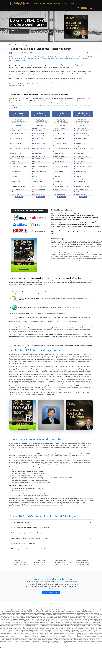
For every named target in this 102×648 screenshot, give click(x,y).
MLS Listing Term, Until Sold (60, 143)
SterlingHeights (83, 638)
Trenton (58, 639)
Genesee (31, 622)
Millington (39, 631)
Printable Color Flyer (16, 153)
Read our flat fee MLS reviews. (16, 85)
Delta (79, 617)
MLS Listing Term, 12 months (39, 143)
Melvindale (95, 630)
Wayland (34, 641)
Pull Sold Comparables (16, 184)
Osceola (90, 633)
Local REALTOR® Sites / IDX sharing (19, 158)
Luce (99, 628)
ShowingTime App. (16, 179)
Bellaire (79, 611)
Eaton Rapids (64, 619)
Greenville (42, 624)
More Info (19, 125)
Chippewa (60, 616)
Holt (66, 625)
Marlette (61, 630)
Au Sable (6, 611)
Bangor (30, 611)
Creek (54, 617)
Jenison (74, 627)
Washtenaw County (19, 641)
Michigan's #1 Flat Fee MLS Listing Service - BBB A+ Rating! (25, 57)
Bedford (69, 611)
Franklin (88, 621)
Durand (26, 619)
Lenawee (68, 628)
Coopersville (43, 617)
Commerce (16, 617)
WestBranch (62, 641)
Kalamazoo (85, 627)
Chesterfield (50, 616)
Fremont (4, 622)
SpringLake (65, 638)
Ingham (7, 627)
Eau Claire (71, 619)
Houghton (70, 625)
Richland (86, 635)
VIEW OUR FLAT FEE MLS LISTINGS (19, 151)
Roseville (32, 636)
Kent (7, 628)
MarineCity (55, 630)
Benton (90, 611)
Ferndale (27, 621)
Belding (74, 611)
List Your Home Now (51, 592)
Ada (5, 610)
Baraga (35, 611)
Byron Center (31, 614)
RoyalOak (37, 636)
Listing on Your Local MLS (17, 146)
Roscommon (25, 636)
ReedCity (80, 635)
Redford (75, 635)
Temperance (37, 639)
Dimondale (9, 619)
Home (36, 3)
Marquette (67, 630)
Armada (92, 610)
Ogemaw (66, 633)
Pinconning (45, 635)
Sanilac (100, 636)
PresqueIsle (69, 635)
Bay (53, 611)
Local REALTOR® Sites (59, 158)
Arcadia (76, 610)
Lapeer (57, 628)
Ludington (5, 630)
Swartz (14, 639)
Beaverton (63, 611)
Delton (83, 617)
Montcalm (56, 631)
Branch (79, 613)
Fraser (92, 621)
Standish (72, 638)
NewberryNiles (24, 633)
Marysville (78, 630)
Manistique (48, 630)
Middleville (18, 631)
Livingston (85, 628)
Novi (37, 633)
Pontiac (63, 635)
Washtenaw (10, 641)
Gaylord (26, 622)
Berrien (18, 613)
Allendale (57, 610)
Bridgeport (85, 613)
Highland (39, 625)
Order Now (19, 196)
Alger (27, 610)
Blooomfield (69, 613)
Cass (87, 614)
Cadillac (37, 614)
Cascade (77, 614)
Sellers (49, 3)
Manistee (42, 630)
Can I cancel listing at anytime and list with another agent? (27, 533)
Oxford (13, 635)
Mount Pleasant (73, 631)
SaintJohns (72, 636)
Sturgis (3, 639)
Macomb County (25, 630)
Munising (96, 631)
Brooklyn (96, 613)
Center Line (12, 616)
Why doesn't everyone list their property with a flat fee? (26, 543)
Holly (62, 625)
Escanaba (3, 621)
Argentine (86, 610)
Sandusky (89, 636)
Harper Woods (97, 624)
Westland (68, 641)
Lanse (47, 628)
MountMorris (90, 631)
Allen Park (51, 610)
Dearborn (64, 617)
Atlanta (97, 610)
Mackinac (11, 630)
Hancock (81, 624)
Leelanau (62, 628)
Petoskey (23, 635)
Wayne (38, 641)
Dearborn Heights (72, 617)
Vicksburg (85, 639)
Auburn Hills (19, 611)
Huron (96, 625)
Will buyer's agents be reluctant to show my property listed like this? (30, 549)
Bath (43, 611)
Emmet (91, 619)
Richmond (91, 635)
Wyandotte (55, 642)
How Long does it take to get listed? (21, 522)
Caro (73, 614)
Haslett (21, 625)
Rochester (98, 635)
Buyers (42, 3)
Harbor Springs (88, 624)
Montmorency (64, 631)
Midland (24, 631)
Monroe (51, 631)
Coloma (10, 617)
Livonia (91, 628)
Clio (100, 616)
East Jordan (32, 619)
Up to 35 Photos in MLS (38, 141)
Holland (58, 625)
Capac (63, 614)
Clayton (81, 616)
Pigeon (34, 635)
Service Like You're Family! (17, 133)
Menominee (5, 631)
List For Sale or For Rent (17, 138)
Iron (33, 627)
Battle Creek (48, 611)
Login (90, 7)
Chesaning (42, 616)
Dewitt (93, 617)
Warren (98, 639)
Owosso (8, 635)
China (55, 616)
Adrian (9, 610)
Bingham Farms (41, 613)
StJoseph (98, 638)
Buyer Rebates (82, 560)
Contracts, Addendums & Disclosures (19, 166)
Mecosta (89, 630)
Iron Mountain (38, 627)
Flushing (48, 621)
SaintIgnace (65, 636)
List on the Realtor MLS (34, 58)
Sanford (95, 636)
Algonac (32, 610)
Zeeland (67, 642)
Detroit (88, 617)
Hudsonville (90, 625)
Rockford (2, 636)
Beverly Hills (33, 613)
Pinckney (39, 635)
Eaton (58, 619)
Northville (32, 633)
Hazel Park (32, 625)
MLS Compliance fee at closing (18, 163)
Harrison (2, 625)
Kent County (12, 628)
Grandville (8, 624)
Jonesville (79, 627)
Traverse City (51, 639)
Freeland (97, 621)
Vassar (80, 639)
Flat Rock (39, 621)
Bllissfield (62, 613)
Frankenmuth (75, 621)
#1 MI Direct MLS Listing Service (19, 130)
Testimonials (40, 560)
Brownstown (3, 614)
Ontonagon (78, 633)
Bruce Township (12, 614)
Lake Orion (35, 628)
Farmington (16, 621)
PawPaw (18, 635)
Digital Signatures (15, 191)
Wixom (50, 642)
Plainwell (51, 635)
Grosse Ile (48, 624)
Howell (84, 625)
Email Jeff (84, 8)
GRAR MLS (14, 624)
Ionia (25, 627)
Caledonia (43, 614)
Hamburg (68, 624)
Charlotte (24, 616)
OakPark (56, 633)
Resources (57, 3)
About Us (66, 3)
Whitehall (93, 641)
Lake (24, 628)
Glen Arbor (52, 622)
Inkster (21, 627)
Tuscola (66, 639)
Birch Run (48, 613)
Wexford (80, 641)
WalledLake (92, 639)
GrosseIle (62, 624)
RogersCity (8, 636)
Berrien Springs (25, 613)
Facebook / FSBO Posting (17, 194)
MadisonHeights (34, 630)
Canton (59, 614)
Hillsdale (53, 625)
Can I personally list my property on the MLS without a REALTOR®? (30, 538)
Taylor (24, 639)
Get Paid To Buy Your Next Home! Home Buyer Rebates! (59, 57)
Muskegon (3, 633)
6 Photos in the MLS (16, 141)
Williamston (44, 642)
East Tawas (46, 619)
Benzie (4, 613)
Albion (19, 610)
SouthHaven (48, 638)
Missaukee (45, 631)
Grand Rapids (88, 622)
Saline (84, 636)
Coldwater (4, 617)
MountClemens (81, 631)
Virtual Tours (14, 176)
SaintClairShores (57, 636)
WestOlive (74, 641)
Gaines (9, 622)
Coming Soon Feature (16, 169)
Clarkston (70, 616)
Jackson (69, 627)
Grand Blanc (65, 622)
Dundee (21, 619)
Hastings (26, 625)
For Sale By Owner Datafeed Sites (19, 136)
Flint (44, 621)
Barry (39, 611)
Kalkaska (2, 628)
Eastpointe (52, 619)
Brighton (91, 613)
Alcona (23, 610)
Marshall (73, 630)
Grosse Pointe (55, 624)
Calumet (54, 614)
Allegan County (44, 610)
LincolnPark (74, 628)
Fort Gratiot (61, 621)
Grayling (25, 624)
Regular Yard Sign (15, 161)
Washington (3, 641)
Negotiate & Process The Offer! (18, 186)
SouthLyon (54, 638)
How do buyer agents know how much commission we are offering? (30, 527)
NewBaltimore (16, 633)
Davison (59, 617)
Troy (62, 639)
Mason (84, 630)
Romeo (14, 636)
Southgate (40, 638)
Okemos (72, 633)
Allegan (37, 610)
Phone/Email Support (16, 181)
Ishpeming (63, 627)
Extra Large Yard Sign (59, 161)
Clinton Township (93, 616)
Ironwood (52, 627)
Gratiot (20, 624)
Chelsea (37, 616)
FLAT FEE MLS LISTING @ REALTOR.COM (20, 148)
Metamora (11, 631)
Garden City (15, 622)
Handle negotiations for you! (18, 189)
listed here (82, 454)
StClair (76, 638)
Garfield (21, 622)
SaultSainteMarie (12, 638)
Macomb (17, 630)
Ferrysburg (33, 621)
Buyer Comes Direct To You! (18, 156)
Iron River (45, 627)
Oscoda (95, 633)
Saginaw (43, 636)
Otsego (100, 633)
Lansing (52, 628)
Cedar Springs (4, 616)
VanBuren (75, 639)
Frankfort (82, 621)
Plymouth (57, 635)
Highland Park (45, 625)
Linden (80, 628)
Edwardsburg (78, 619)
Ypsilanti (62, 642)
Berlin (13, 613)
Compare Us (60, 560)
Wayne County (45, 641)
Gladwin (46, 622)
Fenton (22, 621)
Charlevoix (18, 616)
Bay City (58, 611)
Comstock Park (35, 617)
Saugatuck (4, 638)
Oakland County (49, 633)
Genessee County (39, 622)
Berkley (9, 613)
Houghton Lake (78, 625)
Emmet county (97, 619)
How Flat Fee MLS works (72, 58)
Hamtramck (75, 624)
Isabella (57, 627)
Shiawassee (28, 638)
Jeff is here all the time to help (18, 128)
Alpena (67, 610)
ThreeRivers (44, 639)
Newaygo (9, 633)
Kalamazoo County (94, 627)
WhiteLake (99, 641)
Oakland (41, 633)
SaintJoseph (79, 636)
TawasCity (19, 639)
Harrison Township (10, 625)
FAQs (72, 3)
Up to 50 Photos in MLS (59, 141)
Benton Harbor (96, 611)
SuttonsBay (8, 639)
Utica (70, 639)
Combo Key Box (15, 174)
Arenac (81, 610)
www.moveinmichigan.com (36, 293)
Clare (65, 616)
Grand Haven (72, 622)
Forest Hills (54, 621)
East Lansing (39, 619)
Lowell (95, 628)
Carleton (69, 614)
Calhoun (49, 614)
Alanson (14, 610)
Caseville (83, 614)
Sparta (60, 638)
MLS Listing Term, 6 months (18, 143)
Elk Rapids (85, 619)
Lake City (29, 628)
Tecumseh (29, 639)
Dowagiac (15, 619)
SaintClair (49, 636)
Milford (33, 631)
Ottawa (3, 635)
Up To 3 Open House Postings (18, 171)
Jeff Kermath (17, 53)
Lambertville (42, 628)
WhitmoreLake (36, 642)
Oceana (61, 633)
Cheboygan (31, 616)
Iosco (29, 627)
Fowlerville (68, 621)
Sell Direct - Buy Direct (20, 58)
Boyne (74, 613)
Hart (17, 625)
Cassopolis (98, 614)
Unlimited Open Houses (59, 171)
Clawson (76, 616)
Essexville (9, 621)
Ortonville (84, 633)
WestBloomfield (54, 641)
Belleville (84, 611)
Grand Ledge (80, 622)
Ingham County (14, 627)
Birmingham (56, 613)
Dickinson (2, 619)
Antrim (71, 610)
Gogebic (58, 622)
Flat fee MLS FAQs (22, 60)
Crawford (49, 617)
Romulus (19, 636)
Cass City (92, 614)
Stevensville (92, 638)
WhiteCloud (87, 641)
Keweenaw (19, 628)
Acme (1, 610)
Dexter (97, 617)
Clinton (86, 616)
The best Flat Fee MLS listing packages (53, 58)
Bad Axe (25, 611)
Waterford (27, 641)
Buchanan (19, 614)
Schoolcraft (21, 638)
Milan (29, 631)
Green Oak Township (33, 624)
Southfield (34, 638)
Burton (24, 614)
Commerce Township (25, 617)
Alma (62, 610)
